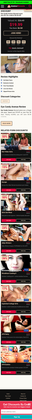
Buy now (8, 159)
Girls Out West (7, 212)
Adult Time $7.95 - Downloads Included (16, 2)
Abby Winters (6, 243)
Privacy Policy (23, 398)
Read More (6, 123)
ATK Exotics (6, 364)
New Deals (8, 396)
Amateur (5, 101)
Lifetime (8, 398)
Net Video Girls (7, 152)
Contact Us (23, 396)
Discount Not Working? (16, 38)
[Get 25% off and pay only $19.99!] (16, 64)
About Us (23, 393)
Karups (4, 182)
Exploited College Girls (10, 304)
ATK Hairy (5, 334)
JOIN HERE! (16, 33)
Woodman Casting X (9, 273)
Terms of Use (23, 400)
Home (8, 393)
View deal (23, 159)
